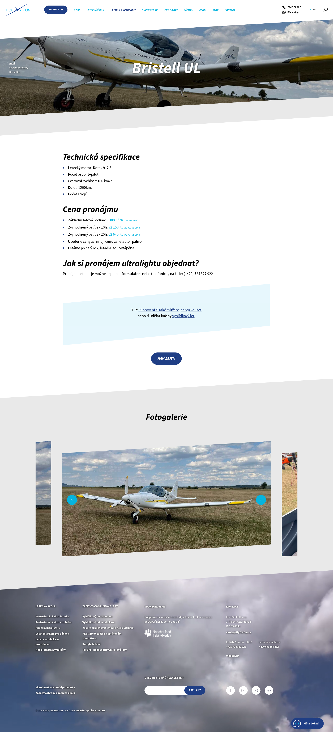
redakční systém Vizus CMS (90, 710)
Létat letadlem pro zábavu (52, 633)
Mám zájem (166, 358)
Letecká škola (46, 606)
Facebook (230, 690)
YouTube (243, 690)
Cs (310, 9)
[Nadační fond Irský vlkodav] (157, 633)
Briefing (54, 9)
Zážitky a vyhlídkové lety (100, 606)
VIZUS (46, 710)
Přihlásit (195, 690)
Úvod (12, 63)
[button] (72, 500)
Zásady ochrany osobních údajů (55, 693)
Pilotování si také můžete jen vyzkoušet (170, 309)
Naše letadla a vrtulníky (51, 650)
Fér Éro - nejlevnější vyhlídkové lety (104, 650)
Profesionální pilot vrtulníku (53, 622)
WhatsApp (232, 655)
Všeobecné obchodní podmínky (55, 687)
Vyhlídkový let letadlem (97, 616)
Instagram (256, 690)
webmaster (56, 710)
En (314, 9)
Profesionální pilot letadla (52, 616)
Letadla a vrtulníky (18, 67)
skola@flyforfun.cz (238, 632)
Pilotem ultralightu (48, 628)
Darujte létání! (91, 644)
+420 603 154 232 (269, 646)
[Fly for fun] (17, 9)
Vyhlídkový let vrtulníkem (98, 622)
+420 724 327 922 (236, 646)
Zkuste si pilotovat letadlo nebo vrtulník (108, 628)
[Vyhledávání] (325, 9)
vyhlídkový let (183, 315)
